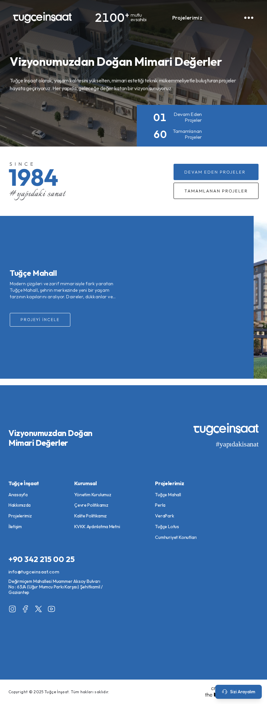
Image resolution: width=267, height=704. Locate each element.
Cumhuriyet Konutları (176, 537)
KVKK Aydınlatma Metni (97, 526)
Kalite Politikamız (90, 516)
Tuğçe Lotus (167, 526)
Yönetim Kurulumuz (92, 495)
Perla (160, 505)
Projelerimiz (187, 17)
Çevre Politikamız (91, 505)
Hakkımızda (19, 505)
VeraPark (164, 516)
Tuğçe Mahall (168, 495)
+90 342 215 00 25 (41, 559)
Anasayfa (18, 495)
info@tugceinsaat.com (33, 572)
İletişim (15, 526)
